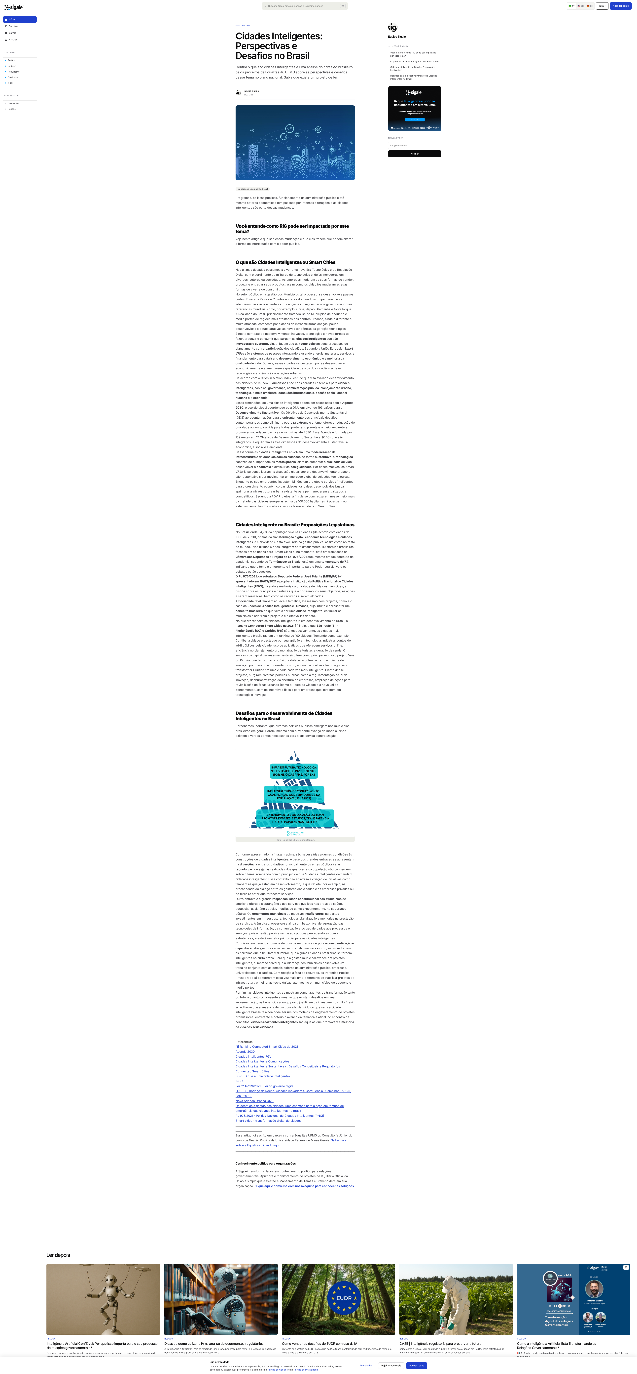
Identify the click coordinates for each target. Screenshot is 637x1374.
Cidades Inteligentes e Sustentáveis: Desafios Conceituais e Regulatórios (288, 1066)
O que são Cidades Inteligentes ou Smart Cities (414, 61)
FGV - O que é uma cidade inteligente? (263, 1076)
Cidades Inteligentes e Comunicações (262, 1061)
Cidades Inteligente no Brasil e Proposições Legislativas (412, 68)
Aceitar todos (416, 1365)
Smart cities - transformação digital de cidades (269, 1120)
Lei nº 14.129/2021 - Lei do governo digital (265, 1086)
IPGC (239, 1081)
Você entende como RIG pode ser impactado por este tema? (413, 54)
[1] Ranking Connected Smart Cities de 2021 (267, 1046)
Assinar (415, 154)
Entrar (602, 5)
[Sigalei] (14, 7)
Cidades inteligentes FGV (253, 1056)
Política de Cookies (278, 1369)
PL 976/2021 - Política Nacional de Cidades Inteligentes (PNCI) (280, 1115)
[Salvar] (626, 1267)
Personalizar (366, 1365)
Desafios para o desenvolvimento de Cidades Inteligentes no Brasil (413, 77)
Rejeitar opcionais (391, 1365)
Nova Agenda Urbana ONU (255, 1101)
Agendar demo (621, 5)
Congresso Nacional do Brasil (253, 189)
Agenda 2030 (245, 1051)
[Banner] (414, 108)
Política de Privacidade (306, 1369)
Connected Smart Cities (252, 1071)
